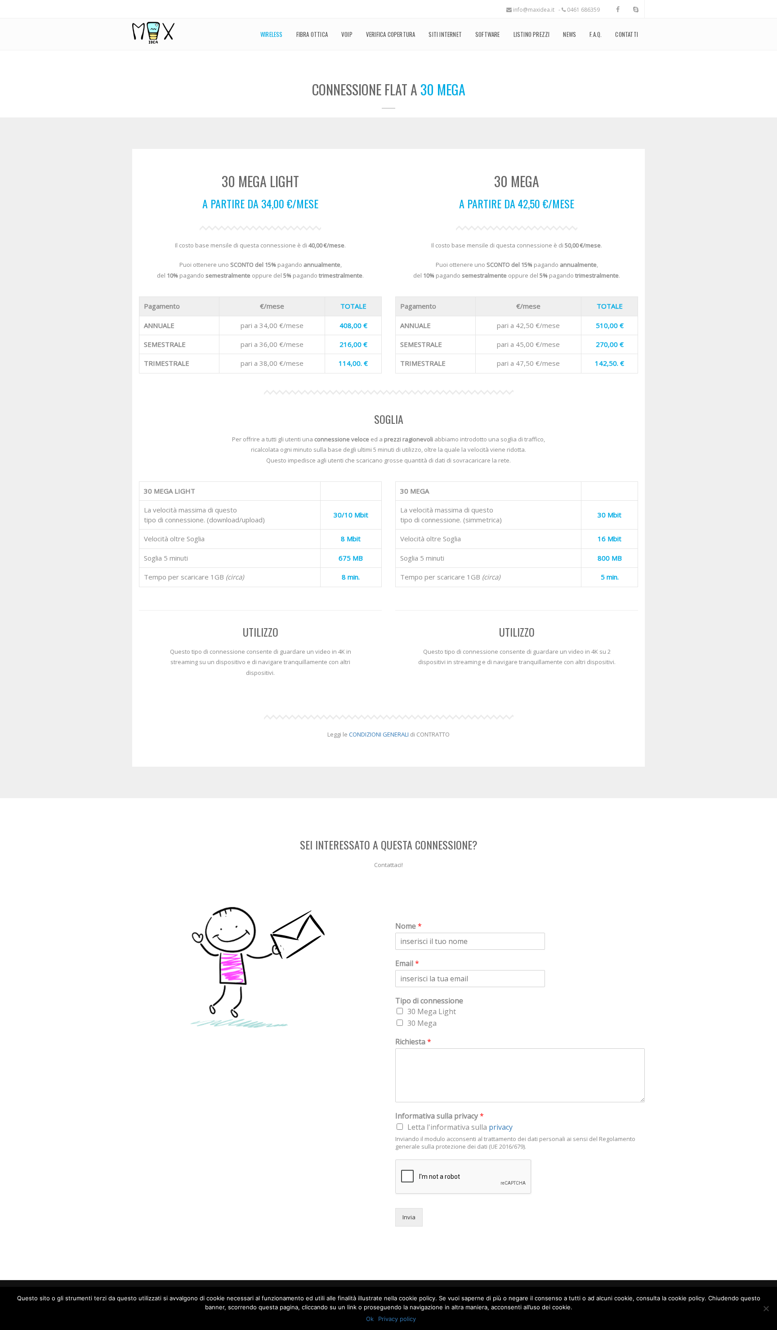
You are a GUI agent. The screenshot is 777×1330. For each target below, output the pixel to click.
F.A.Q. (595, 34)
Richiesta (413, 1042)
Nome (408, 926)
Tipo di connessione (429, 1001)
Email (407, 963)
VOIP (347, 34)
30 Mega (422, 1023)
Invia (408, 1217)
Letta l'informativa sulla (460, 1127)
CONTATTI (626, 34)
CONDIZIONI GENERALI (379, 734)
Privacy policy (397, 1318)
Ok (370, 1318)
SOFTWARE (487, 34)
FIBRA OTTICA (312, 34)
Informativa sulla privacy (439, 1116)
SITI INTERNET (445, 34)
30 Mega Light (431, 1011)
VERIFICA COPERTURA (390, 34)
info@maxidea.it (533, 9)
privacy (501, 1127)
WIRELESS (271, 34)
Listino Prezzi (532, 34)
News (569, 34)
